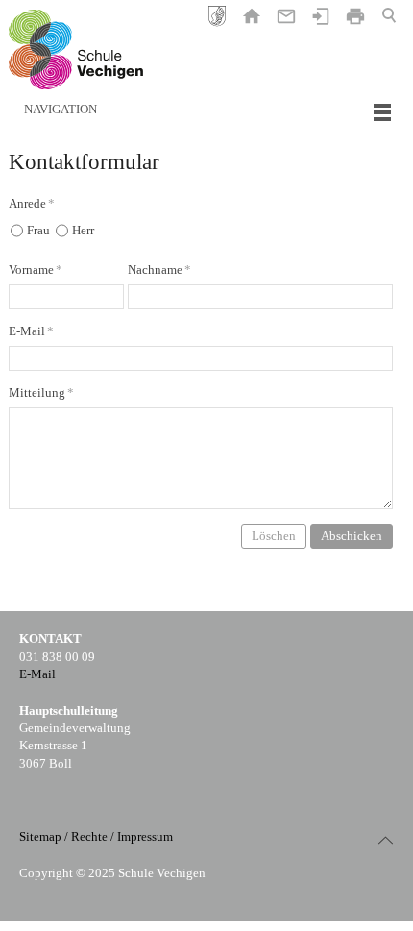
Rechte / (92, 836)
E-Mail (31, 331)
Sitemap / (43, 836)
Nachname (159, 269)
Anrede (32, 203)
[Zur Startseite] (76, 49)
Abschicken (351, 535)
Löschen (274, 535)
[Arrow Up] (385, 840)
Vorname (35, 269)
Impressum (145, 836)
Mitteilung (41, 392)
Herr (83, 230)
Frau (38, 230)
